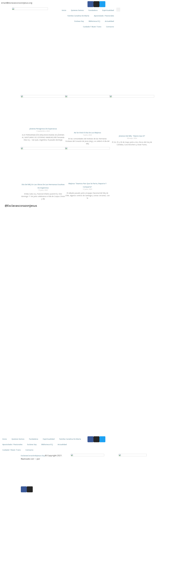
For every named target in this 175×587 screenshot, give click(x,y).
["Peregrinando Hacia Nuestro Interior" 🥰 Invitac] (55, 347)
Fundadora (93, 10)
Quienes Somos (77, 10)
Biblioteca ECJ (94, 21)
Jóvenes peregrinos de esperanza (43, 129)
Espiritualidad (108, 10)
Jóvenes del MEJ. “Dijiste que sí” (132, 136)
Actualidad (109, 21)
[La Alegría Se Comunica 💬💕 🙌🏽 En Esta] (120, 251)
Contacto (110, 27)
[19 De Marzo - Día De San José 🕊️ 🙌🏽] (120, 348)
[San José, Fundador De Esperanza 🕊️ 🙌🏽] (141, 374)
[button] (118, 10)
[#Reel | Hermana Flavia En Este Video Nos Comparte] (77, 332)
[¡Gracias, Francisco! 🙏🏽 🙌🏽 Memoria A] (98, 252)
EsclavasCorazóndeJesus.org (33, 455)
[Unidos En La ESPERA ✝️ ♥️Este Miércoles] (33, 235)
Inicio (64, 10)
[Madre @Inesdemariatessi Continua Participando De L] (77, 261)
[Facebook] (90, 4)
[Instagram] (96, 4)
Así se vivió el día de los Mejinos (87, 132)
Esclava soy (79, 21)
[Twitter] (102, 4)
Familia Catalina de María (78, 16)
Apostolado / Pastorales (104, 16)
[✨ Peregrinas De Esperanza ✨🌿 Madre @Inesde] (98, 356)
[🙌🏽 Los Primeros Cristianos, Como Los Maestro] (163, 256)
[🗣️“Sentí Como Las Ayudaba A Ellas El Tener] (163, 351)
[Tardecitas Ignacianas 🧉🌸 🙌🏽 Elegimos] (55, 258)
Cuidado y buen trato (92, 27)
